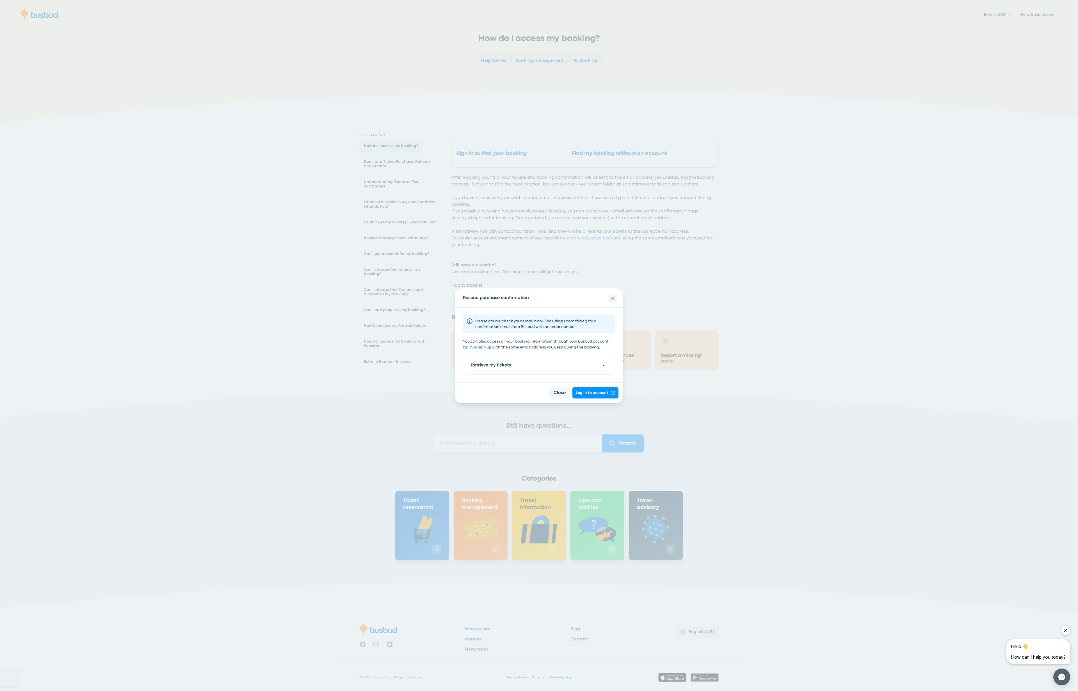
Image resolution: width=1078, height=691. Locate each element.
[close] (612, 298)
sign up (485, 347)
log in (468, 347)
